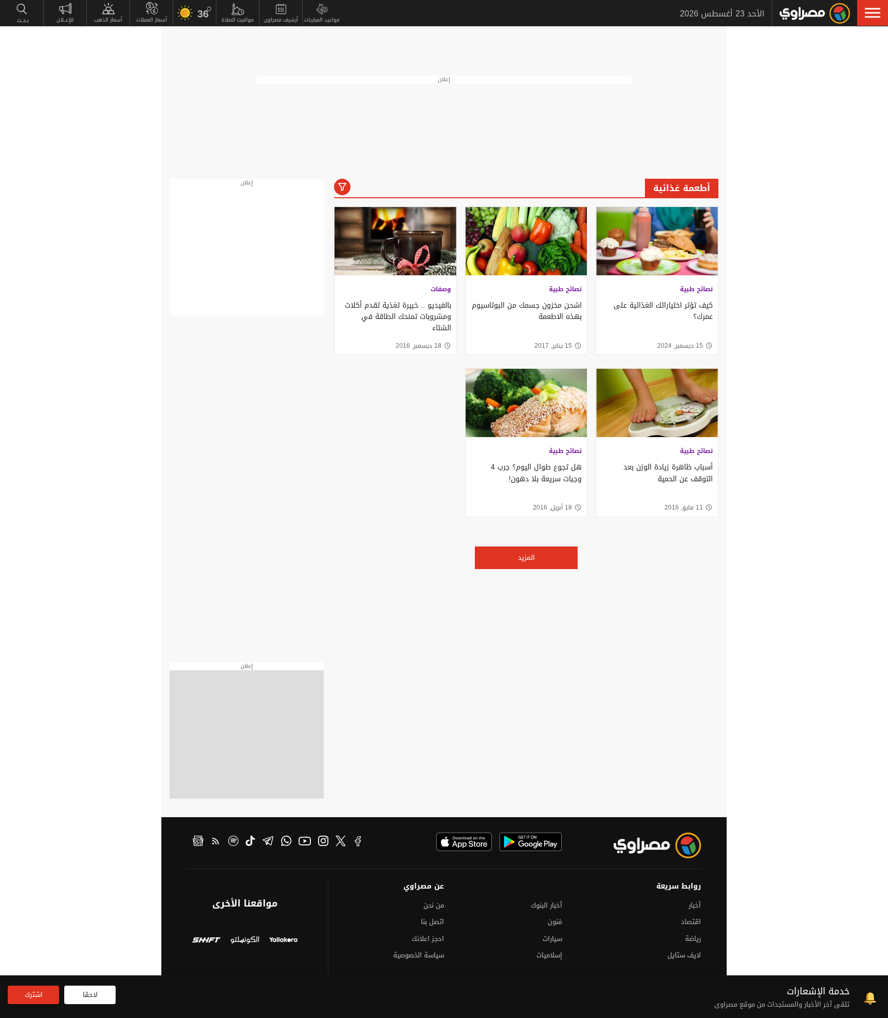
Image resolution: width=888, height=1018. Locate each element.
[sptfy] (233, 842)
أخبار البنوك (546, 905)
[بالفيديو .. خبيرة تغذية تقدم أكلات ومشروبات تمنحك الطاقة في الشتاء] (395, 241)
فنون (555, 921)
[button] (872, 13)
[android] (530, 842)
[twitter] (341, 842)
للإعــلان (65, 20)
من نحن (433, 905)
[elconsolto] (245, 941)
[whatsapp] (286, 842)
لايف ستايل (684, 955)
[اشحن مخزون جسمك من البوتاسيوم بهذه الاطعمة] (526, 241)
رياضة (693, 938)
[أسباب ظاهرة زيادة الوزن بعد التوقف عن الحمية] (657, 403)
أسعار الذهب (108, 20)
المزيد (526, 557)
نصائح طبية (696, 289)
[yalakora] (283, 941)
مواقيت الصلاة (237, 20)
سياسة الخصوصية (418, 955)
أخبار (695, 905)
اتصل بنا (432, 921)
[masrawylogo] (648, 845)
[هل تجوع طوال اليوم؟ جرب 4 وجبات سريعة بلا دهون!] (526, 403)
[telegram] (268, 842)
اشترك (34, 994)
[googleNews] (198, 842)
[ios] (464, 842)
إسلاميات (549, 955)
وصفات (441, 289)
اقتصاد (691, 921)
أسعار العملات (151, 20)
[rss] (216, 842)
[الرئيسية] (815, 13)
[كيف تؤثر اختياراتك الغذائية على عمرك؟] (657, 241)
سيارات (552, 938)
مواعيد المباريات (322, 20)
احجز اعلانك (428, 938)
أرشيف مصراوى (281, 20)
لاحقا (90, 994)
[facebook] (358, 842)
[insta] (323, 842)
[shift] (206, 941)
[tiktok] (250, 842)
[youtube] (305, 842)
